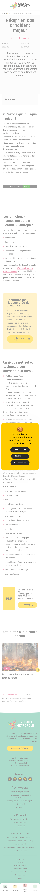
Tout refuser (20, 456)
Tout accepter (20, 450)
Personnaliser (20, 462)
